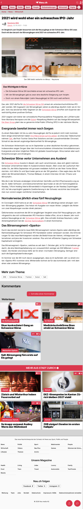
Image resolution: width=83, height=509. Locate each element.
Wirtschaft (19, 12)
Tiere (19, 469)
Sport (36, 444)
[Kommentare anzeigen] (77, 503)
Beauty (3, 473)
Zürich (9, 25)
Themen (20, 452)
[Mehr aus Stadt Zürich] (41, 368)
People (70, 444)
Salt (10, 138)
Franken (75, 248)
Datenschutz (36, 493)
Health (3, 465)
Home (4, 12)
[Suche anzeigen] (77, 2)
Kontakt (26, 493)
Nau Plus (37, 448)
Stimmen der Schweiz (75, 448)
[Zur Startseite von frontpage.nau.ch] (41, 2)
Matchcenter (55, 444)
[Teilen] (69, 503)
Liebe (36, 465)
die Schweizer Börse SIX (33, 104)
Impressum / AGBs (49, 493)
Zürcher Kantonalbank (34, 221)
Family (70, 465)
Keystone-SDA (13, 23)
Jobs (19, 493)
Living (20, 465)
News (10, 12)
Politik (20, 444)
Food (2, 469)
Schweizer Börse (49, 110)
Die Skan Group (8, 122)
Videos (20, 448)
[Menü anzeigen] (81, 2)
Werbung (5, 493)
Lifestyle (4, 452)
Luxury (53, 465)
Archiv (36, 452)
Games (53, 448)
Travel (36, 469)
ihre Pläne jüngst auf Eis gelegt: (43, 136)
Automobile (55, 469)
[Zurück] (1, 2)
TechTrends (72, 469)
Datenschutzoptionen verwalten (70, 493)
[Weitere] (78, 7)
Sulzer (33, 119)
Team (13, 493)
